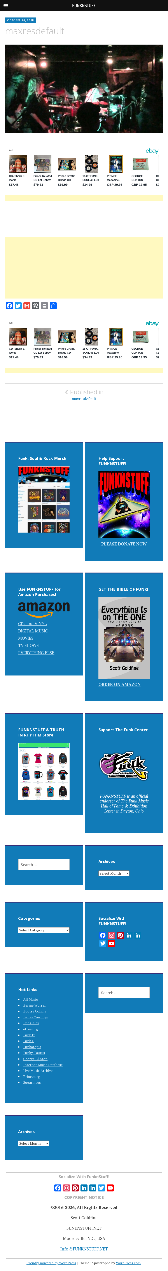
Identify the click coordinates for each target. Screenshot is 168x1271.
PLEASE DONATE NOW (124, 544)
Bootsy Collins (34, 1011)
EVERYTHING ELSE (36, 652)
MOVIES (25, 638)
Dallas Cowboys (35, 1017)
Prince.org (31, 1076)
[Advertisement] (84, 273)
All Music (30, 999)
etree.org (30, 1029)
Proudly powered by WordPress (51, 1263)
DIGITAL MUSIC (33, 631)
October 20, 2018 (20, 20)
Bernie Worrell (34, 1005)
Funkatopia (32, 1046)
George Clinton (35, 1058)
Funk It (29, 1035)
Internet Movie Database (43, 1064)
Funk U (28, 1040)
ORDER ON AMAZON (119, 684)
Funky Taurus (34, 1052)
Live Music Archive (37, 1070)
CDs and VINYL (32, 623)
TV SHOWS (28, 645)
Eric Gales (31, 1023)
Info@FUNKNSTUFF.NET (84, 1249)
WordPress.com (128, 1263)
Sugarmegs (32, 1082)
